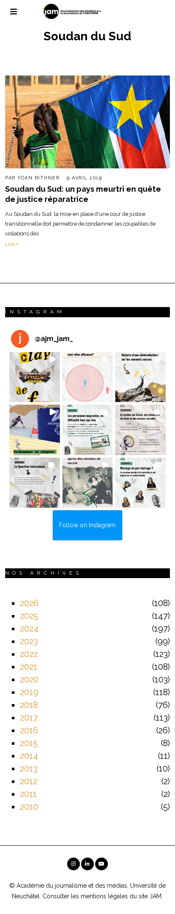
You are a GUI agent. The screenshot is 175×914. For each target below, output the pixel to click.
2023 (29, 641)
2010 (29, 807)
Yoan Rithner (38, 178)
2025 (29, 616)
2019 (29, 692)
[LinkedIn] (87, 864)
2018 (29, 705)
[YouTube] (101, 864)
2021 (28, 667)
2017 (29, 718)
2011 (28, 794)
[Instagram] (73, 864)
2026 (29, 603)
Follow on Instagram (87, 525)
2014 (29, 756)
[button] (34, 377)
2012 (28, 781)
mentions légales (104, 896)
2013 (28, 768)
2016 (29, 730)
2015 (29, 743)
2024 (29, 628)
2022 (29, 654)
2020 (29, 679)
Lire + (11, 244)
